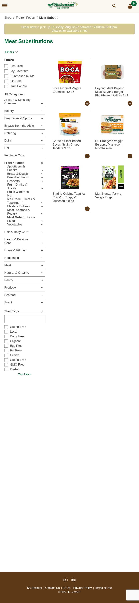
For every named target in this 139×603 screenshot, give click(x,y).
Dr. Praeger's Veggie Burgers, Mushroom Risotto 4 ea (109, 144)
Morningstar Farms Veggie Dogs (108, 195)
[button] (41, 103)
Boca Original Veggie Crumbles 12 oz (66, 90)
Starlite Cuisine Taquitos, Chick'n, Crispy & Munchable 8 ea (69, 197)
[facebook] (65, 580)
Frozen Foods (25, 17)
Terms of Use (103, 587)
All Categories (14, 94)
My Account (34, 587)
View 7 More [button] (24, 374)
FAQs (66, 587)
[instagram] (73, 580)
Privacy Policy (82, 587)
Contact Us (52, 587)
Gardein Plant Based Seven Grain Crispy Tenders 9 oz (66, 144)
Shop (7, 17)
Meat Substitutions (53, 17)
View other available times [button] (70, 30)
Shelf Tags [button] (11, 311)
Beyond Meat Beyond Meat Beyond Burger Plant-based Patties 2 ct (111, 91)
